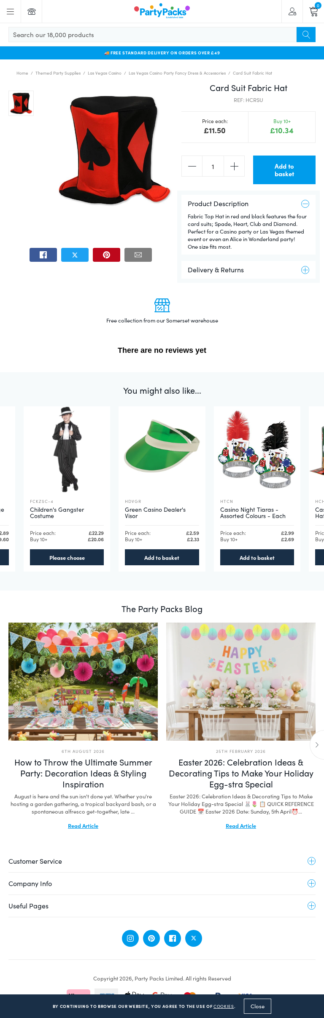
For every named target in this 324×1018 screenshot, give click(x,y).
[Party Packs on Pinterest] (151, 938)
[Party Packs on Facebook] (172, 938)
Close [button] (258, 1006)
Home (22, 73)
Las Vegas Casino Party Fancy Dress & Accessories (177, 73)
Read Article (83, 825)
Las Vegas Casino (105, 73)
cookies (223, 1006)
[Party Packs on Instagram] (130, 938)
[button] (21, 103)
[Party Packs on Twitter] (193, 938)
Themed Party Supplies (58, 73)
